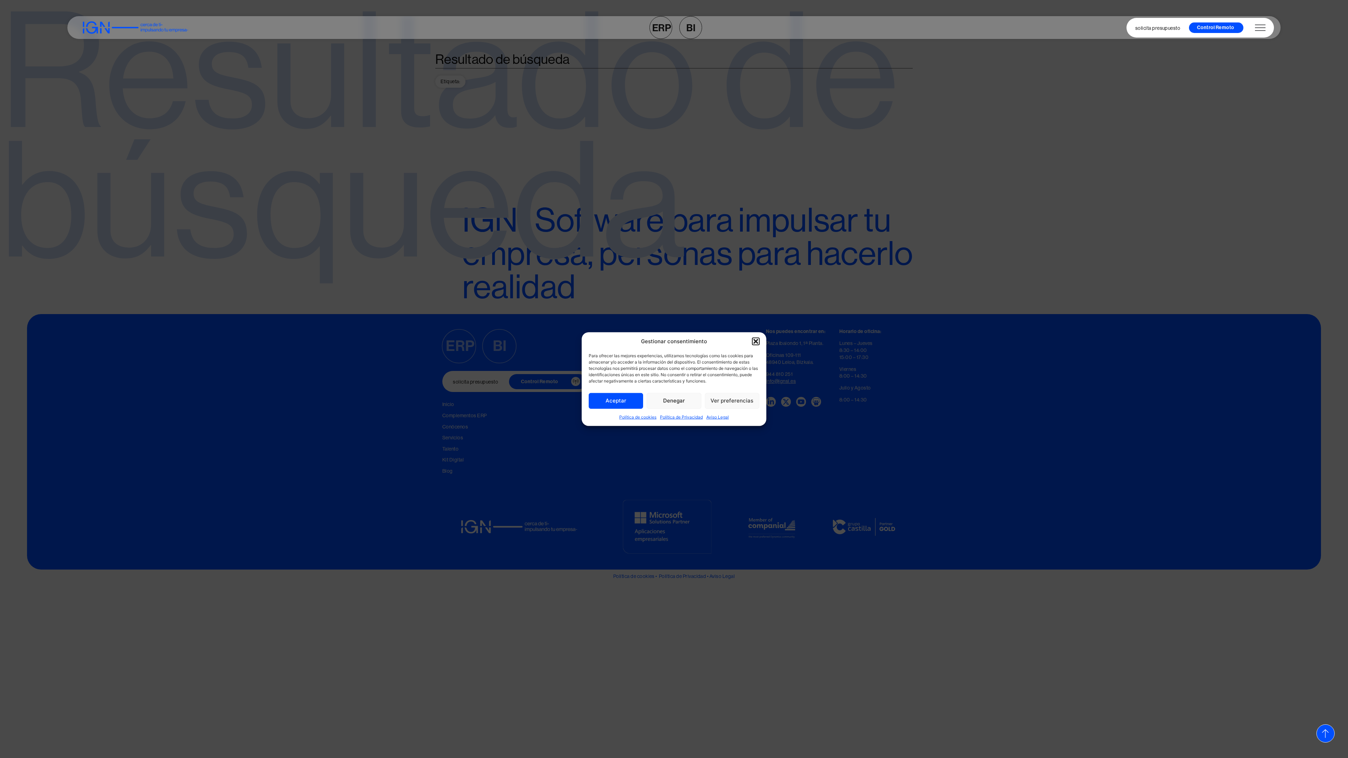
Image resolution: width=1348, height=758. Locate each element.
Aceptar (616, 400)
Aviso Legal (717, 416)
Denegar (674, 400)
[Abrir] (1260, 27)
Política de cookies (637, 416)
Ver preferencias (732, 400)
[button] (755, 341)
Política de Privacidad (681, 416)
